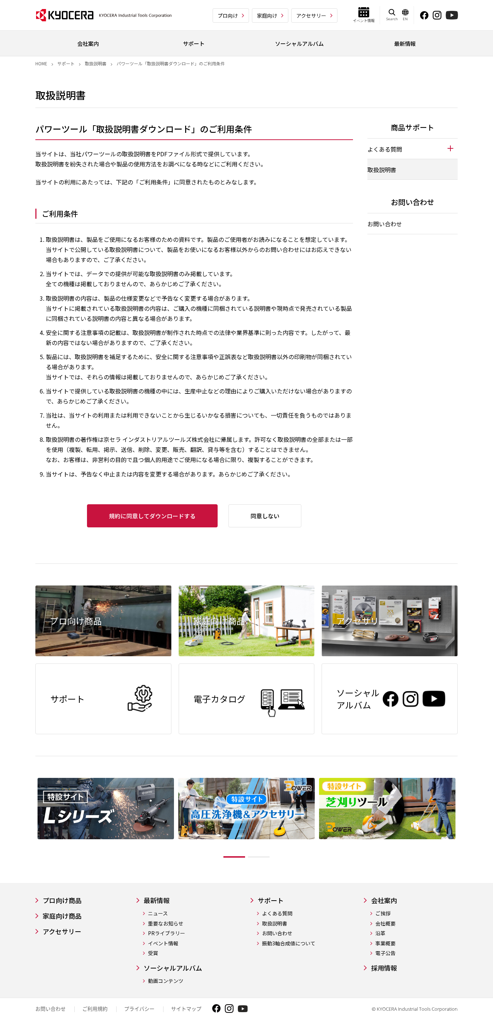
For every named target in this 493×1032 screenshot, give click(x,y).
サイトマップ (186, 1008)
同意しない (264, 515)
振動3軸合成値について (288, 943)
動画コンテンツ (165, 980)
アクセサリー (311, 15)
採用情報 (384, 967)
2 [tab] (259, 857)
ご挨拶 (383, 913)
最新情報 (157, 900)
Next (463, 819)
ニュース (158, 913)
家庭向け (267, 15)
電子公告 (385, 953)
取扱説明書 (95, 63)
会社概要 (385, 923)
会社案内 (384, 900)
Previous (30, 819)
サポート (66, 63)
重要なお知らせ (165, 923)
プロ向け (228, 15)
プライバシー (139, 1008)
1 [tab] (234, 857)
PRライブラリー (166, 933)
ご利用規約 (95, 1008)
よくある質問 (277, 913)
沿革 (380, 933)
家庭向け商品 (62, 915)
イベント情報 (163, 943)
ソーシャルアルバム (173, 967)
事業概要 (385, 943)
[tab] (412, 149)
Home (41, 63)
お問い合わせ (384, 223)
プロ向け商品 (62, 900)
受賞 (153, 953)
